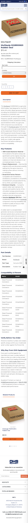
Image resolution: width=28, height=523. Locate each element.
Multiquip (7, 106)
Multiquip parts (14, 127)
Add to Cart (12, 439)
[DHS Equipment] (14, 462)
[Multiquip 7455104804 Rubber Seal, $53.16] (13, 413)
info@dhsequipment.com (9, 382)
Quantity (4, 84)
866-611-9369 (23, 382)
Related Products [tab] (9, 395)
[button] (26, 261)
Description (7, 99)
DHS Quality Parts (14, 361)
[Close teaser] (23, 267)
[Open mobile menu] (25, 5)
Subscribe (24, 476)
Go (14, 76)
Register (3, 1)
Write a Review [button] (6, 55)
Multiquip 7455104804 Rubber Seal (9, 429)
